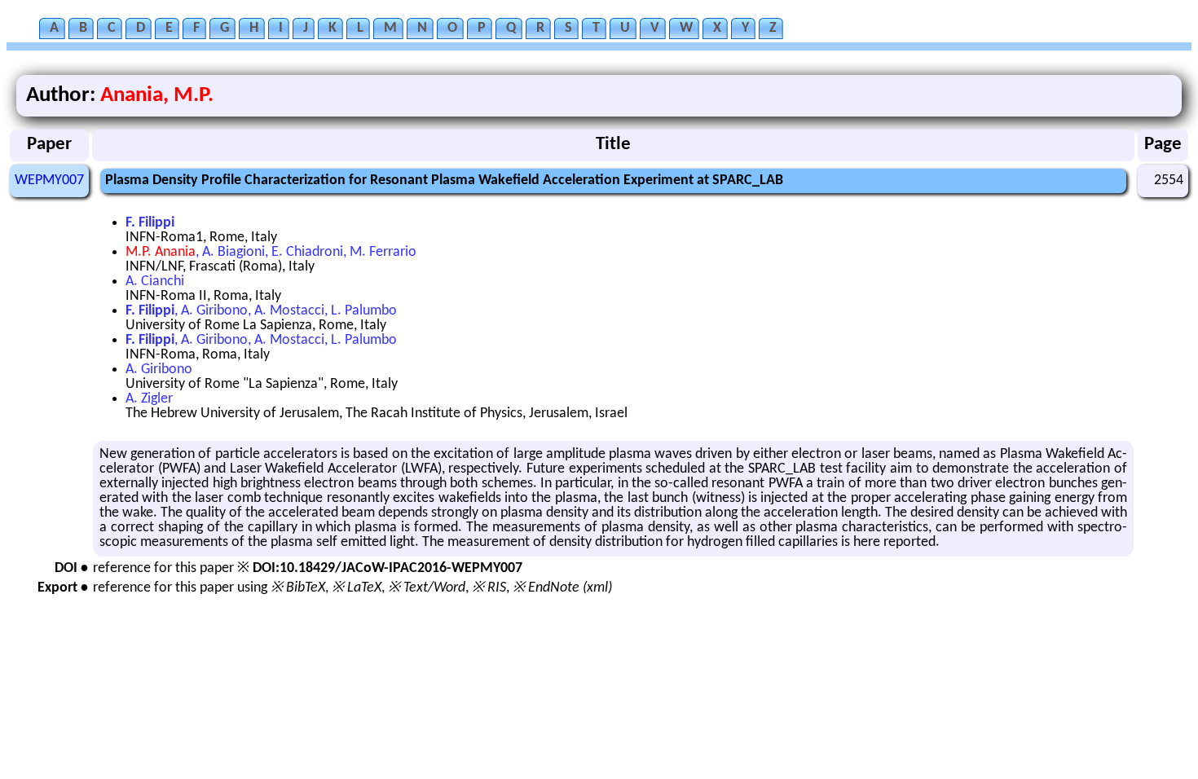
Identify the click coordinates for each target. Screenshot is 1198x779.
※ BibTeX (298, 588)
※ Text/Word (426, 588)
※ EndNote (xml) (562, 588)
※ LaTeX (356, 588)
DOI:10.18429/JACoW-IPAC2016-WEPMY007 (387, 568)
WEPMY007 (49, 180)
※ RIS (489, 588)
